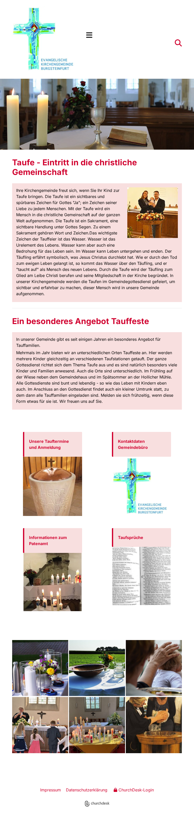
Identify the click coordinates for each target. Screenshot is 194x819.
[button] (134, 35)
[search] (178, 43)
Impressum (50, 789)
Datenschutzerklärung (86, 789)
